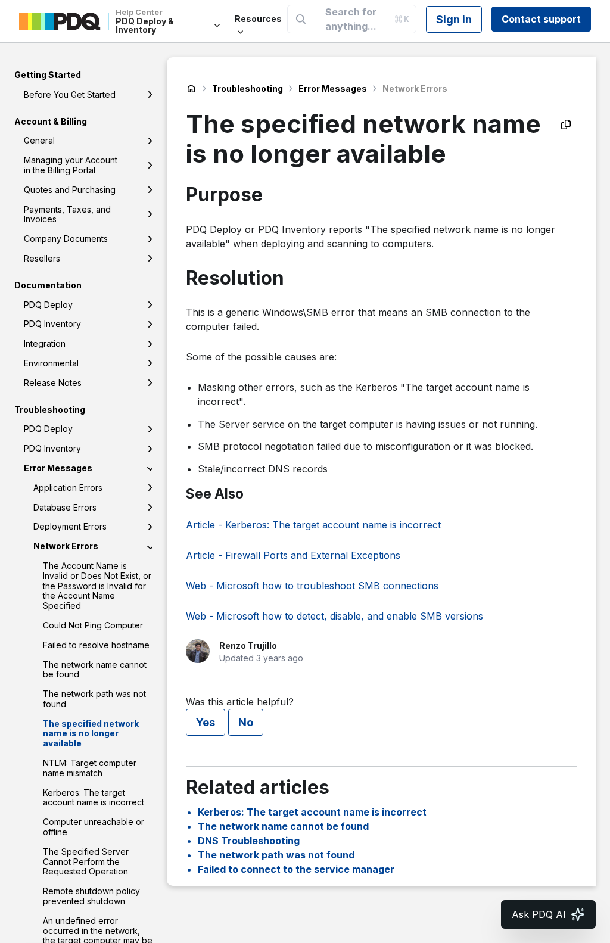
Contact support (541, 19)
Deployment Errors (70, 526)
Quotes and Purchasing (70, 190)
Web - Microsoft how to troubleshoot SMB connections (312, 586)
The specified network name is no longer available (91, 733)
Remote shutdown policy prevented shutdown (91, 896)
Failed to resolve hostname (96, 645)
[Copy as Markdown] (566, 124)
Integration (45, 343)
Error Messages (58, 468)
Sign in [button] (454, 19)
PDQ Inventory (52, 324)
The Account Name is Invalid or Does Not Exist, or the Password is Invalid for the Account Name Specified (97, 586)
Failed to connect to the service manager (296, 869)
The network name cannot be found (95, 669)
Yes (205, 722)
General (39, 140)
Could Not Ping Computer (93, 625)
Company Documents (66, 239)
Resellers (42, 258)
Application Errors (67, 488)
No (245, 722)
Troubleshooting (247, 88)
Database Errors (65, 507)
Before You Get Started (70, 94)
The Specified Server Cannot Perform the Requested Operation (86, 861)
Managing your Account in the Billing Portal (70, 165)
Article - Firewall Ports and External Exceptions (293, 555)
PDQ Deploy (48, 305)
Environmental (51, 363)
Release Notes (53, 383)
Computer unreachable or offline (93, 827)
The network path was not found (94, 699)
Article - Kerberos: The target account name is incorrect (313, 525)
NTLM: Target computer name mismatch (89, 768)
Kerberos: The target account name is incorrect (93, 798)
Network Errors (65, 546)
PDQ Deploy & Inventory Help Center (191, 88)
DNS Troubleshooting (249, 840)
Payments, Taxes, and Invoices (67, 214)
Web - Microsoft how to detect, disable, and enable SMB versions (334, 616)
